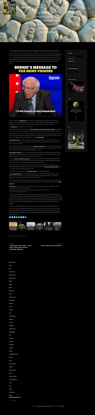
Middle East (12, 328)
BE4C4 (10, 284)
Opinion (11, 338)
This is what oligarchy (14, 140)
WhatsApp (12, 392)
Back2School (12, 275)
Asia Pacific (12, 271)
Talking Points (12, 376)
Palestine (11, 344)
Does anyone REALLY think (51, 166)
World (10, 395)
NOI (10, 335)
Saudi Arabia (12, 363)
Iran (10, 313)
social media (12, 370)
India (10, 306)
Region (11, 357)
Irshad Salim (12, 316)
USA (23, 235)
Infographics (64, 8)
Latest (11, 322)
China (10, 294)
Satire (10, 360)
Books (10, 287)
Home (52, 8)
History (11, 303)
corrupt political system (16, 173)
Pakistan (18, 235)
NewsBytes (12, 332)
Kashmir (11, 319)
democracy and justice (38, 146)
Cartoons (58, 8)
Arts (10, 268)
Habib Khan (12, 300)
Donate (88, 8)
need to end (14, 126)
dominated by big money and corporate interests (43, 129)
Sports (11, 373)
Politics (11, 351)
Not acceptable (40, 137)
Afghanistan (12, 262)
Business (14, 235)
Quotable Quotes (13, 354)
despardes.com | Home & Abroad (29, 7)
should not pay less (32, 171)
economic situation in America (22, 158)
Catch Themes (61, 406)
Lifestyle (11, 325)
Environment (12, 297)
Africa (10, 265)
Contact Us (76, 8)
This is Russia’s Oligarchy (15, 152)
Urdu (10, 382)
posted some (22, 120)
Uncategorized (13, 379)
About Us (83, 8)
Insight (11, 309)
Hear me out (12, 186)
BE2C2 (11, 235)
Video (25, 235)
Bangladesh (12, 278)
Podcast (11, 347)
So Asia (21, 235)
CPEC (71, 8)
